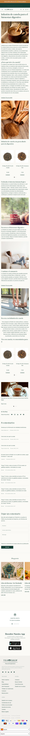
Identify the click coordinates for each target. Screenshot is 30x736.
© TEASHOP (17, 717)
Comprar (8, 174)
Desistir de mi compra (20, 686)
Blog (3, 682)
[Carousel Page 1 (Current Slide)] (13, 406)
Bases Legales (5, 711)
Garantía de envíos (6, 707)
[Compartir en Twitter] (21, 414)
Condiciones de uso (6, 702)
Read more (3, 403)
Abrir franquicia (5, 686)
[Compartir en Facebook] (23, 414)
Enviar (7, 547)
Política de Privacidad (6, 717)
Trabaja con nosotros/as (7, 688)
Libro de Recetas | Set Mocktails (11, 583)
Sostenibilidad (5, 684)
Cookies (4, 709)
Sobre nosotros (5, 679)
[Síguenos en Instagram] (15, 414)
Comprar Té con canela (6, 97)
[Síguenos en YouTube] (12, 414)
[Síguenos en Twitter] (11, 672)
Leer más (3, 594)
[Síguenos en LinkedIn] (18, 414)
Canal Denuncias (19, 684)
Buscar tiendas (18, 682)
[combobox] (15, 729)
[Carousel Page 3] (16, 406)
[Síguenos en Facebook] (14, 672)
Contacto (4, 690)
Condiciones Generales (15, 715)
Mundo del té (5, 693)
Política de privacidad (7, 705)
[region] (15, 617)
